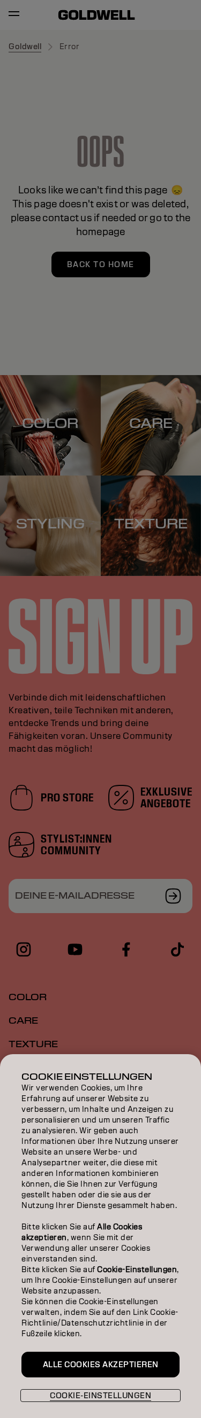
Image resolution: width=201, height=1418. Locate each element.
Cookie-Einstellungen (100, 1395)
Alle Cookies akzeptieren (101, 1364)
